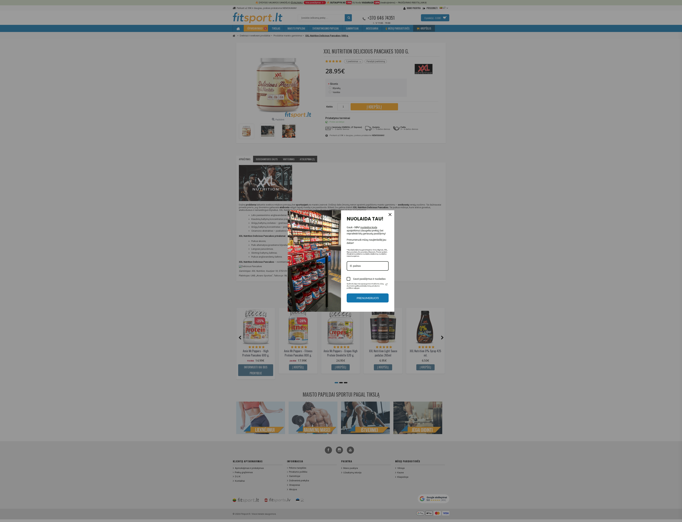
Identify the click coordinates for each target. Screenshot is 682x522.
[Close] (390, 214)
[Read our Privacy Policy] (386, 284)
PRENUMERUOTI (368, 298)
